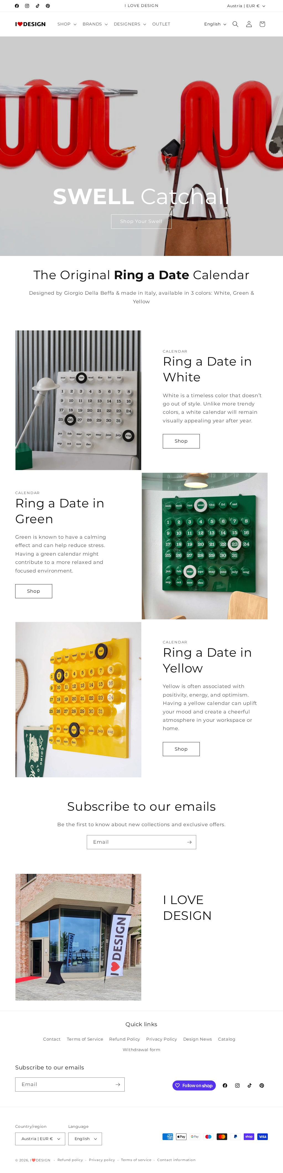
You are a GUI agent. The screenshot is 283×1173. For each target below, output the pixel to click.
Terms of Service (85, 1039)
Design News (197, 1039)
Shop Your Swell (141, 221)
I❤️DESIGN (40, 1160)
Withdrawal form (142, 1049)
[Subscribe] (189, 842)
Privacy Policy (161, 1039)
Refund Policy (124, 1039)
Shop (181, 441)
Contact (52, 1039)
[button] (66, 24)
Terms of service (136, 1160)
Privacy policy (102, 1160)
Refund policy (70, 1160)
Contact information (176, 1160)
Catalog (226, 1039)
